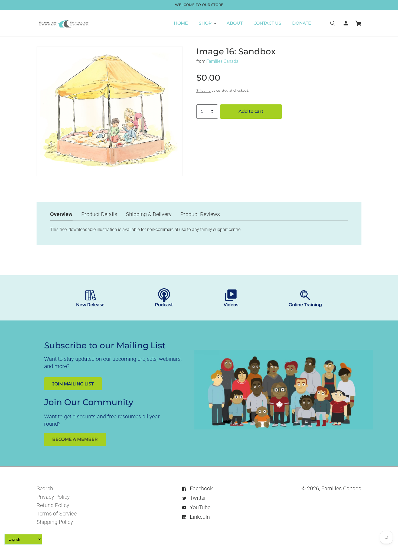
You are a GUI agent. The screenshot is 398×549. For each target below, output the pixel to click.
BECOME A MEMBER (75, 439)
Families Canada (222, 61)
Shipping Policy (55, 522)
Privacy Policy (53, 497)
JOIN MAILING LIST (73, 383)
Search (45, 488)
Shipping (203, 90)
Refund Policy (53, 505)
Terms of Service (57, 513)
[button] (207, 23)
